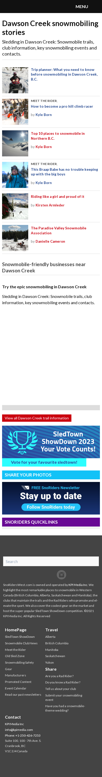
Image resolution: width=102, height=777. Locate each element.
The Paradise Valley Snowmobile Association (58, 230)
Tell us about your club (60, 689)
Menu (95, 6)
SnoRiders (25, 6)
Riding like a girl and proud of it (57, 196)
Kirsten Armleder (50, 205)
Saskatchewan (55, 656)
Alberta (50, 637)
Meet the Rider (44, 101)
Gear (8, 669)
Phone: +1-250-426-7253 (23, 735)
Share (50, 668)
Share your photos (28, 475)
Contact (13, 716)
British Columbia (57, 643)
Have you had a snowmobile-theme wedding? (65, 708)
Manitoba (51, 650)
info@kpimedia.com (19, 730)
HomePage (15, 629)
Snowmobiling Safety (19, 662)
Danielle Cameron (50, 241)
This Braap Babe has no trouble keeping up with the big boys (64, 171)
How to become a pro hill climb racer (62, 106)
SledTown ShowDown (20, 637)
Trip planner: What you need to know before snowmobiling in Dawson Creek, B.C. (64, 74)
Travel (51, 629)
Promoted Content (18, 682)
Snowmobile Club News (21, 643)
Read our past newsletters (23, 694)
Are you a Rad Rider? (59, 676)
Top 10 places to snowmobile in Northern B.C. (58, 135)
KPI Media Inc (78, 585)
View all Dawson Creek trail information (37, 418)
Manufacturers (15, 675)
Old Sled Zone (15, 656)
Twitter (51, 574)
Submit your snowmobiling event (63, 697)
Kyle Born (44, 115)
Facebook (40, 574)
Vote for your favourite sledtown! (44, 462)
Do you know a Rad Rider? (62, 682)
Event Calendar (15, 688)
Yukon (49, 662)
